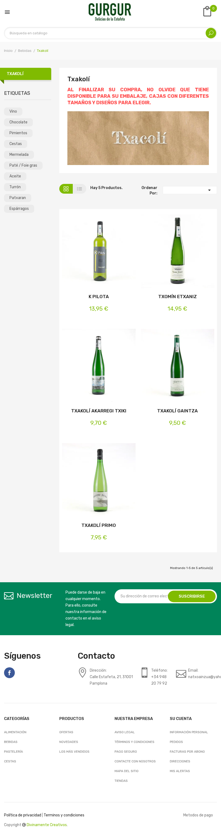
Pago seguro (126, 751)
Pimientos (18, 133)
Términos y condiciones (134, 742)
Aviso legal (125, 732)
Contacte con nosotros (135, 761)
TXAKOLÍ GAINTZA (177, 410)
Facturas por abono (187, 751)
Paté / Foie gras (23, 165)
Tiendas (121, 781)
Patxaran (17, 198)
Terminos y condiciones (64, 815)
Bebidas (11, 742)
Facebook (9, 672)
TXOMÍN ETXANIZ (177, 296)
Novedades (68, 742)
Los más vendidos (74, 751)
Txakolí (15, 73)
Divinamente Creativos (47, 825)
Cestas (15, 144)
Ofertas (66, 732)
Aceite (15, 176)
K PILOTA (99, 296)
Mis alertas (180, 771)
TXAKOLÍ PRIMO (98, 525)
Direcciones (180, 761)
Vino (13, 111)
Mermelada (19, 154)
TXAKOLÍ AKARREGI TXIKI (98, 410)
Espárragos (19, 208)
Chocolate (18, 122)
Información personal (189, 732)
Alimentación (15, 732)
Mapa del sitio (127, 771)
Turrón (15, 187)
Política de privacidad (22, 815)
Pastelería (13, 751)
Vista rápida (107, 252)
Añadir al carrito (90, 252)
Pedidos (176, 742)
